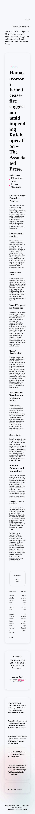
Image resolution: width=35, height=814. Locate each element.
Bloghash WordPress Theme (17, 809)
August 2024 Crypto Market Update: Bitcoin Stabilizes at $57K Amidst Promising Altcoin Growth (17, 740)
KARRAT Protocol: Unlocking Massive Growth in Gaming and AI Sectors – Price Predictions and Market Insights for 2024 (17, 707)
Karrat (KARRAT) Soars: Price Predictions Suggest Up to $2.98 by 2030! (17, 754)
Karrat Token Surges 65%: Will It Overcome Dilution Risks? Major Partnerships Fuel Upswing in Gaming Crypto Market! (17, 769)
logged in (21, 680)
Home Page (14, 66)
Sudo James (17, 575)
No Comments (16, 185)
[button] (17, 580)
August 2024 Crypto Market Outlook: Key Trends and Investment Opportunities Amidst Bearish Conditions (17, 724)
